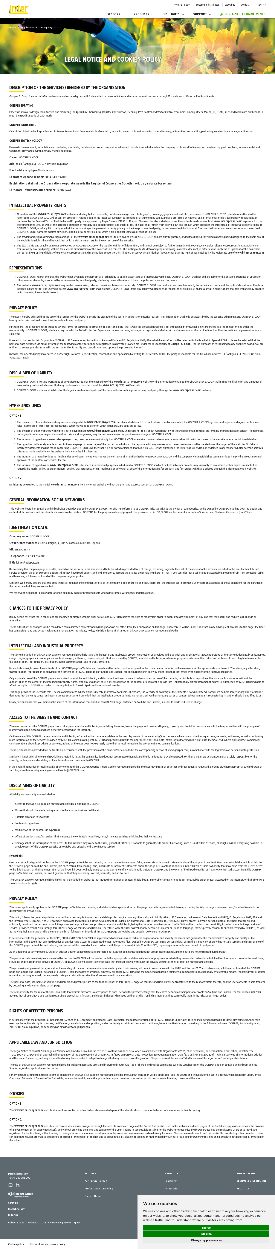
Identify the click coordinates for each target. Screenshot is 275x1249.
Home (12, 27)
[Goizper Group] (20, 1197)
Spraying (13, 1203)
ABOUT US (243, 1188)
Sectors (113, 14)
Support (200, 14)
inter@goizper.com (18, 1174)
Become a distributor (207, 4)
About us (230, 4)
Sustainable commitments (245, 14)
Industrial (13, 1215)
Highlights (171, 14)
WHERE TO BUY (246, 1173)
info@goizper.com (28, 562)
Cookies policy (16, 1244)
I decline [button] (206, 1233)
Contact (245, 4)
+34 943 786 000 (20, 1178)
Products (141, 14)
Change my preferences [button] (206, 1240)
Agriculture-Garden (96, 1181)
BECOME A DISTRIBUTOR (252, 1181)
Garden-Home (93, 1196)
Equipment (171, 1181)
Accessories (172, 1188)
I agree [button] (206, 1227)
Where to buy (182, 4)
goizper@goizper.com (41, 170)
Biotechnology (16, 1209)
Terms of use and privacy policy (47, 1244)
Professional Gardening (99, 1188)
